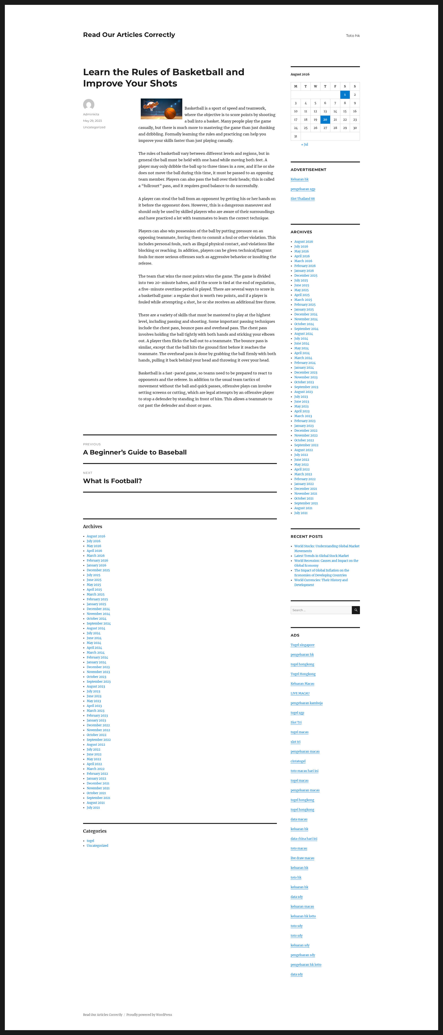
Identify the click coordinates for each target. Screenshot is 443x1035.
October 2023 (96, 677)
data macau (299, 819)
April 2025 (94, 590)
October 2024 (96, 619)
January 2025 (96, 604)
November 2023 (98, 672)
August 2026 (96, 536)
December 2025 (98, 570)
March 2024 (96, 653)
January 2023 (96, 720)
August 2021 (96, 803)
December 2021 (98, 783)
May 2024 (94, 643)
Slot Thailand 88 (303, 199)
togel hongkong (302, 664)
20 (325, 120)
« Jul (304, 145)
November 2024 (98, 614)
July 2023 (93, 691)
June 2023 (94, 696)
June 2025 (94, 580)
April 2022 (94, 764)
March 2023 (95, 711)
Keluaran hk (299, 179)
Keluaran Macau (302, 684)
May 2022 (94, 759)
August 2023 (96, 686)
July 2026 (94, 541)
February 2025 (97, 599)
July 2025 (93, 575)
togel (90, 841)
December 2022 (98, 725)
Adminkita (91, 114)
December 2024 (98, 609)
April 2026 (94, 551)
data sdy (297, 974)
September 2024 (99, 623)
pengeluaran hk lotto (306, 965)
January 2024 (96, 662)
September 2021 (98, 798)
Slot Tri (296, 722)
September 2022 (99, 740)
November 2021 (98, 788)
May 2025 (94, 585)
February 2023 (97, 716)
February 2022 (97, 774)
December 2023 (98, 667)
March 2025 (96, 594)
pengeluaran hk (302, 655)
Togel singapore (302, 645)
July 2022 (93, 749)
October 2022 (96, 735)
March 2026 (96, 556)
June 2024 (94, 638)
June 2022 (94, 754)
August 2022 (96, 745)
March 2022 (96, 769)
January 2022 (96, 779)
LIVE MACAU (300, 693)
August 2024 (96, 628)
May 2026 (94, 546)
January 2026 (96, 565)
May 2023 (94, 701)
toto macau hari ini (304, 771)
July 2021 (93, 808)
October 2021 (96, 793)
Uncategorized (94, 127)
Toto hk (353, 35)
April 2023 (94, 706)
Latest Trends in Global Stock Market (321, 556)
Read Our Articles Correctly (129, 35)
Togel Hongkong (303, 674)
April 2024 (94, 648)
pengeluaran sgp (303, 189)
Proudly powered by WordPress (149, 1015)
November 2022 (98, 730)
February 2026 (97, 560)
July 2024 (93, 633)
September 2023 (99, 682)
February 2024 (97, 657)
